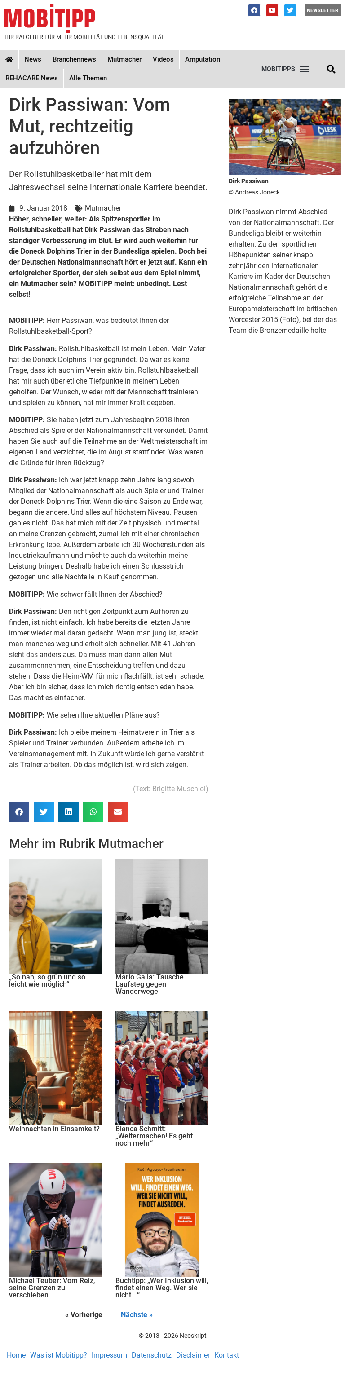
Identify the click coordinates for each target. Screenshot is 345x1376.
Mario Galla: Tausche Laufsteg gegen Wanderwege (149, 984)
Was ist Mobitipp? (58, 1355)
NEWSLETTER (322, 10)
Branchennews (74, 59)
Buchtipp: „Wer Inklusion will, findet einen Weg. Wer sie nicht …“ (161, 1287)
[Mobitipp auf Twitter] (290, 10)
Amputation (202, 59)
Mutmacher (124, 59)
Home (16, 1355)
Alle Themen (88, 78)
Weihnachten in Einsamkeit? (54, 1129)
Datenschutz (152, 1355)
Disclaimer (193, 1355)
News (32, 59)
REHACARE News (31, 78)
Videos (163, 59)
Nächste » (137, 1314)
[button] (285, 69)
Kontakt (226, 1355)
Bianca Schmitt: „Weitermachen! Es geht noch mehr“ (154, 1136)
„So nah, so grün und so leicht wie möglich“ (47, 980)
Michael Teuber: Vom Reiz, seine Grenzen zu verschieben (52, 1287)
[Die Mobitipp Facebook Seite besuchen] (254, 10)
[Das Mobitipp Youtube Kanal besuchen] (272, 10)
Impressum (109, 1355)
